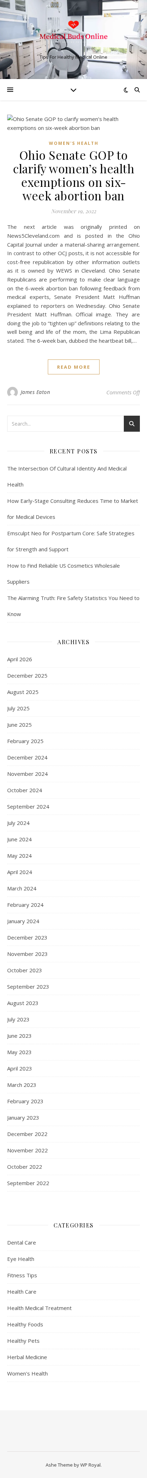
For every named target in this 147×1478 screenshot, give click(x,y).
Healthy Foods (25, 1324)
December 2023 (27, 937)
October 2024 (24, 790)
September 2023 (28, 986)
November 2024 (27, 773)
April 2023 (19, 1068)
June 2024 (19, 839)
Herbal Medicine (27, 1357)
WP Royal (90, 1465)
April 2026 (19, 659)
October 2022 (24, 1166)
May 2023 (19, 1052)
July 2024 (18, 822)
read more (73, 367)
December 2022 (27, 1133)
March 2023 (21, 1084)
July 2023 (18, 1019)
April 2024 (19, 871)
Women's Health (73, 143)
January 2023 (23, 1117)
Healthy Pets (23, 1340)
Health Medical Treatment (39, 1307)
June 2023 (19, 1035)
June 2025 (19, 724)
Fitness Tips (22, 1275)
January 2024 (23, 921)
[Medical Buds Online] (73, 33)
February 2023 (25, 1101)
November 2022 (27, 1150)
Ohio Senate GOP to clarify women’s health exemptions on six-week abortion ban (73, 175)
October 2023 (24, 970)
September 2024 (28, 806)
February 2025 (25, 741)
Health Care (21, 1291)
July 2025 (18, 708)
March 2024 (21, 888)
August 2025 (23, 691)
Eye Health (20, 1258)
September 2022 (28, 1183)
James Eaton (35, 392)
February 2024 (25, 904)
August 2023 (23, 1002)
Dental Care (21, 1242)
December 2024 (27, 757)
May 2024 (19, 855)
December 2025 (27, 675)
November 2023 (27, 953)
